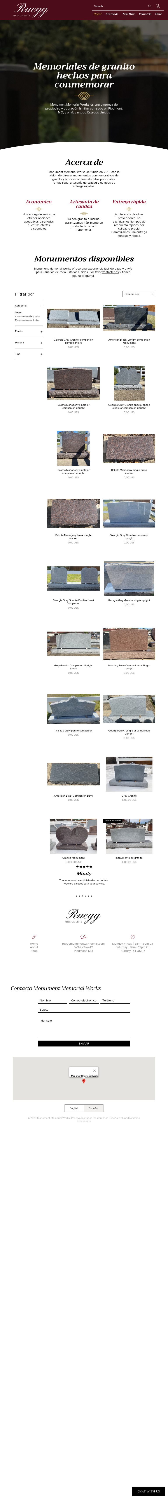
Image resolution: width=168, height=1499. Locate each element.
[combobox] (138, 294)
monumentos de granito (27, 316)
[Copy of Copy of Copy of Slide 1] (85, 896)
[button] (158, 6)
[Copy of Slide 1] (79, 896)
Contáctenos (110, 272)
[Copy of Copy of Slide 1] (82, 896)
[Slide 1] (76, 896)
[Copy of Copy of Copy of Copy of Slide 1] (88, 896)
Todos (18, 312)
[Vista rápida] (73, 318)
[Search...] (149, 6)
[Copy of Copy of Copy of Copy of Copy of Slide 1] (91, 896)
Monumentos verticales (27, 320)
